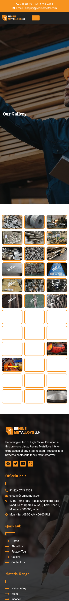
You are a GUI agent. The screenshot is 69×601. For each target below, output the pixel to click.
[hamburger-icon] (36, 17)
